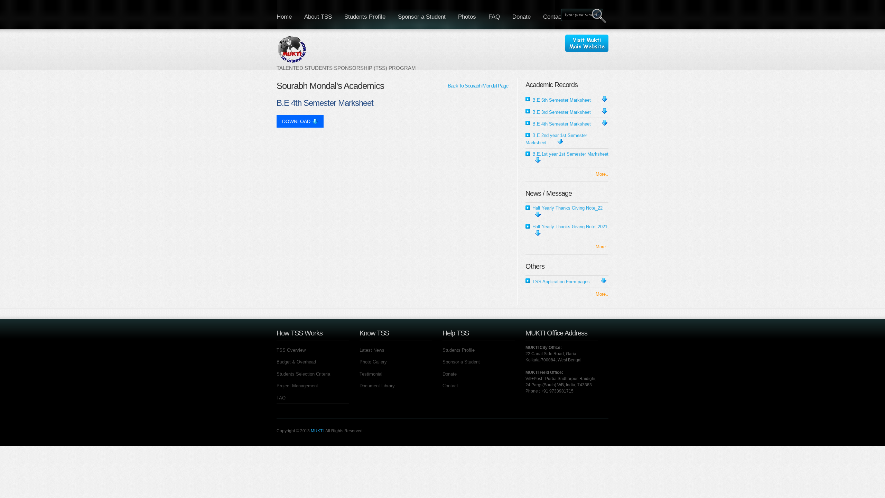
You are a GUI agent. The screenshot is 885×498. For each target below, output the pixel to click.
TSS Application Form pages (561, 281)
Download (296, 121)
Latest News (372, 350)
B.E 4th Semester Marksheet (561, 124)
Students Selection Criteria (303, 374)
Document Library (377, 385)
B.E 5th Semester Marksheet (561, 100)
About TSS (318, 16)
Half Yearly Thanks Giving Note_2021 (569, 226)
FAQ (494, 16)
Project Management (297, 385)
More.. (602, 174)
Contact (553, 16)
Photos (467, 16)
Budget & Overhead (296, 362)
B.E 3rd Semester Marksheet (561, 112)
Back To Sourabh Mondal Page (478, 86)
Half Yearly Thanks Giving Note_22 (567, 208)
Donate (521, 16)
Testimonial (371, 374)
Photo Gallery (373, 362)
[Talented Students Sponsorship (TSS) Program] (346, 53)
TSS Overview (291, 350)
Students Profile (364, 16)
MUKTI (317, 430)
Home (284, 16)
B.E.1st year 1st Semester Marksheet (570, 154)
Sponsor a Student (422, 16)
